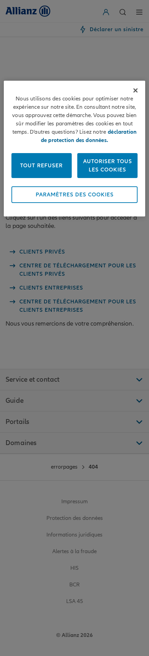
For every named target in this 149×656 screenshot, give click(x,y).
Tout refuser (41, 165)
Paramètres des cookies (75, 194)
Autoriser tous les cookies (107, 165)
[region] (75, 148)
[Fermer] (135, 90)
